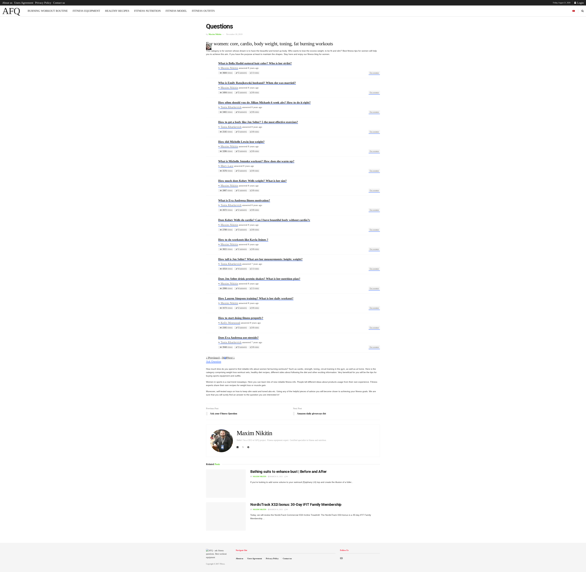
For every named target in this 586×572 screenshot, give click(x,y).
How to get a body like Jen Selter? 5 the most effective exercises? (258, 122)
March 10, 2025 (276, 476)
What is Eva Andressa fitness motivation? (244, 200)
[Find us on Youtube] (573, 10)
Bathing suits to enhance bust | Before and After (288, 471)
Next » (231, 357)
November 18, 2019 (234, 34)
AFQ (11, 11)
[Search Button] (582, 10)
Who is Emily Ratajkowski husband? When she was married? (257, 82)
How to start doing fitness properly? (240, 317)
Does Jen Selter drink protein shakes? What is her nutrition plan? (259, 278)
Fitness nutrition (147, 10)
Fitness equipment (86, 10)
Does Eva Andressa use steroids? (238, 337)
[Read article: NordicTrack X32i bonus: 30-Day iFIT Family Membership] (226, 516)
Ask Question (213, 361)
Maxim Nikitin (215, 34)
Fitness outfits (203, 10)
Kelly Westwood (230, 322)
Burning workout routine (48, 10)
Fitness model (176, 10)
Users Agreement (23, 2)
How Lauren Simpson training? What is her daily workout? (255, 298)
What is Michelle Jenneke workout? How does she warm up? (256, 161)
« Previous (212, 357)
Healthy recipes (117, 10)
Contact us (59, 2)
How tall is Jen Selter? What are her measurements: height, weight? (260, 259)
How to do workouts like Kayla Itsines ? (243, 239)
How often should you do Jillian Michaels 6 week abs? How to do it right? (264, 102)
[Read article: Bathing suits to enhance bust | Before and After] (226, 483)
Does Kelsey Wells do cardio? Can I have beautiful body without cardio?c (264, 220)
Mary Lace (227, 165)
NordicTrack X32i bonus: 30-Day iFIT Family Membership (295, 504)
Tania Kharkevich (231, 107)
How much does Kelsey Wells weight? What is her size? (252, 180)
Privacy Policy (43, 2)
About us (7, 2)
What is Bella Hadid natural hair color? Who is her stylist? (255, 63)
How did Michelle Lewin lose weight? (241, 141)
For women (374, 73)
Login (580, 2)
